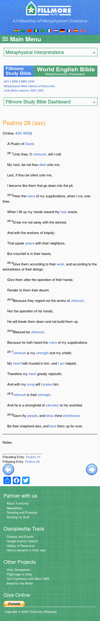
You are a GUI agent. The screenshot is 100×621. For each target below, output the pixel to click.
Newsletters (14, 508)
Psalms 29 (32, 461)
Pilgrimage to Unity (19, 574)
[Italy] (49, 30)
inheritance (71, 415)
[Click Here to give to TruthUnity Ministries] (14, 603)
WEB (27, 133)
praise (47, 384)
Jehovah (39, 154)
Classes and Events (20, 536)
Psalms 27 (33, 457)
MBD (24, 81)
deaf (42, 164)
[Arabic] (23, 30)
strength (42, 352)
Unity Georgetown (18, 569)
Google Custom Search (22, 541)
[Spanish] (75, 30)
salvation (52, 405)
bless (50, 415)
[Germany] (62, 30)
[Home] (50, 8)
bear (53, 425)
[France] (69, 30)
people (32, 415)
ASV (18, 133)
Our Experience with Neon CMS (28, 578)
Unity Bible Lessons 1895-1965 (23, 90)
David (29, 143)
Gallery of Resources (21, 545)
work (60, 263)
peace (29, 243)
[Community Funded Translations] (83, 30)
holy (63, 211)
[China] (29, 30)
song (30, 384)
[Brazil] (43, 30)
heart (17, 363)
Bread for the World (20, 583)
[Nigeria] (36, 30)
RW (32, 81)
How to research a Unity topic (26, 550)
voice (31, 195)
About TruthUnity (18, 503)
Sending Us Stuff (18, 517)
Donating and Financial (22, 512)
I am (61, 363)
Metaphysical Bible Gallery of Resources (29, 86)
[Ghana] (16, 30)
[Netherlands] (55, 30)
